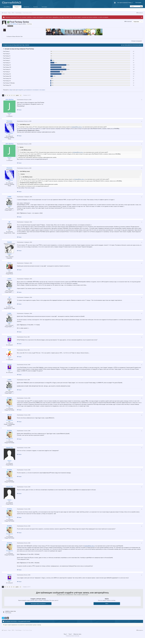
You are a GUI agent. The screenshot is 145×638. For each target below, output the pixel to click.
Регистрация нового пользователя (38, 603)
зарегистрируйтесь (19, 89)
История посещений (136, 41)
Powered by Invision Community (72, 635)
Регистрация (138, 2)
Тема (69, 634)
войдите (11, 89)
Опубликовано (24, 99)
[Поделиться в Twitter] (3, 618)
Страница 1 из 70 (26, 95)
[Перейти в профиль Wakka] (9, 339)
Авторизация (129, 21)
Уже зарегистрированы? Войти (124, 2)
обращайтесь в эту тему (58, 17)
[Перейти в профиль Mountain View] (4, 30)
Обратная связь (77, 634)
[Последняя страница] (21, 95)
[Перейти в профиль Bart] (9, 353)
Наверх (20, 109)
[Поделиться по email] (8, 618)
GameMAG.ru (7, 6)
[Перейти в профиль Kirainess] (9, 128)
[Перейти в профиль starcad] (9, 417)
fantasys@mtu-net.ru (77, 127)
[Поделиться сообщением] (141, 99)
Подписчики (136, 21)
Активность (26, 6)
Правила (35, 6)
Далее (17, 95)
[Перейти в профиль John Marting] (4, 23)
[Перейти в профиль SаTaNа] (9, 402)
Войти (107, 603)
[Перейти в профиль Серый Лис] (9, 454)
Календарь (44, 6)
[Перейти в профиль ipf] (9, 226)
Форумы (17, 6)
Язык (65, 634)
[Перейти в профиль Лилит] (9, 266)
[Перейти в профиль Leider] (9, 202)
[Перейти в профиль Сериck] (9, 249)
